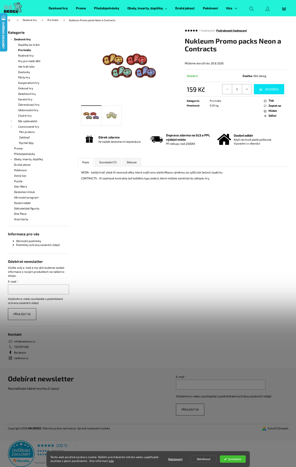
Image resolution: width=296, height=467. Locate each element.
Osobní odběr (22, 203)
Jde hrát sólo (26, 66)
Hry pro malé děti (29, 61)
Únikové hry (25, 88)
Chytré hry (25, 115)
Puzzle (18, 181)
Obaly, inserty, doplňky (28, 159)
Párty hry (24, 77)
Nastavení (175, 459)
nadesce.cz (21, 358)
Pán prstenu (27, 132)
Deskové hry (22, 39)
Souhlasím (234, 459)
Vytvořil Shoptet (278, 428)
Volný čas (20, 175)
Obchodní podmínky (28, 241)
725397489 (21, 347)
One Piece (20, 213)
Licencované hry (28, 126)
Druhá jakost (22, 164)
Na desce (20, 352)
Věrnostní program (26, 197)
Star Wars (20, 186)
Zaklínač (24, 137)
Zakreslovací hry (28, 104)
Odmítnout (203, 459)
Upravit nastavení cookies (93, 428)
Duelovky (24, 72)
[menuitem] (58, 8)
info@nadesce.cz (24, 341)
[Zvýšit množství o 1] (247, 89)
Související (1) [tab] (108, 162)
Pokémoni (20, 170)
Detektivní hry (27, 93)
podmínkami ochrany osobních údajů (245, 396)
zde (111, 461)
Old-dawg (259, 76)
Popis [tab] (85, 162)
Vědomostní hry (28, 110)
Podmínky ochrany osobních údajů (38, 245)
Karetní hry (25, 99)
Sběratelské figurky (26, 208)
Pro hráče (24, 50)
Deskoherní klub (24, 192)
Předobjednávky (24, 154)
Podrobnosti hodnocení (231, 30)
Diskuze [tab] (132, 162)
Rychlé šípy (26, 143)
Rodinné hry (26, 55)
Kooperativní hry (28, 82)
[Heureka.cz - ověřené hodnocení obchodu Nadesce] (42, 453)
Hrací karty (21, 219)
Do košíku (272, 89)
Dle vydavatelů (27, 121)
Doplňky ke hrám (29, 44)
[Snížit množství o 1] (227, 89)
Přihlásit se (22, 314)
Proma (18, 148)
